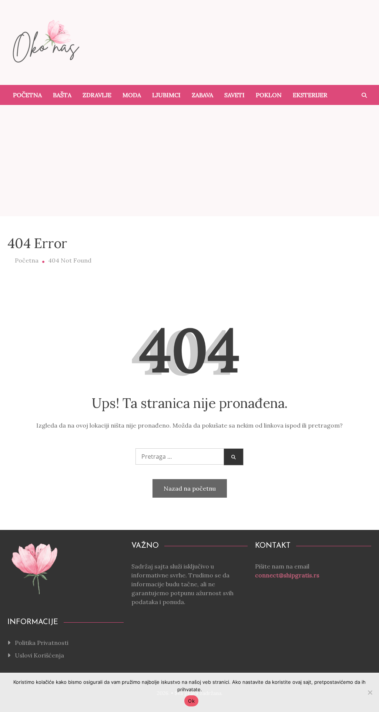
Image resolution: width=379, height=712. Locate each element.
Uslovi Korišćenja (39, 655)
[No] (369, 692)
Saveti (234, 95)
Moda (132, 95)
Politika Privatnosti (41, 642)
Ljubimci (166, 95)
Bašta (62, 95)
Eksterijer (310, 95)
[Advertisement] (189, 160)
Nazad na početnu (190, 488)
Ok (191, 701)
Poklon (269, 95)
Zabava (202, 95)
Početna (27, 95)
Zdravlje (97, 95)
